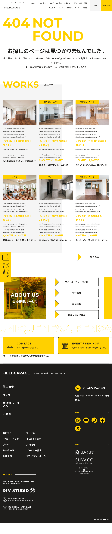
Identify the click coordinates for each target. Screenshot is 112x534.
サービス (74, 3)
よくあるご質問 (83, 3)
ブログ (52, 3)
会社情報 (67, 3)
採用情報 (31, 444)
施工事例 (52, 8)
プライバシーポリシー (37, 456)
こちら (28, 356)
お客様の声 (59, 3)
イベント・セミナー (42, 3)
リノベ (61, 8)
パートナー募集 (34, 450)
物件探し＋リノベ (73, 8)
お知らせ (33, 3)
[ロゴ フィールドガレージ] (12, 7)
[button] (106, 5)
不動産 (84, 8)
